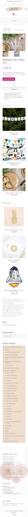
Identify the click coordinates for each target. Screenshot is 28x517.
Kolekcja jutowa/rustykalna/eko (9, 304)
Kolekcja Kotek (6, 306)
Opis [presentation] (14, 86)
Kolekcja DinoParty (12, 388)
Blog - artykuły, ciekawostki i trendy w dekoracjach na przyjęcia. (13, 504)
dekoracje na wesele (8, 461)
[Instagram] (15, 515)
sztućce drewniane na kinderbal (13, 314)
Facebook (6, 4)
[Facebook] (13, 515)
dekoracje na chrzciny (9, 460)
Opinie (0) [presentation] (14, 89)
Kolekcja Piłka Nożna (12, 398)
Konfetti (9, 406)
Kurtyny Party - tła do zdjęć (14, 411)
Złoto (15, 309)
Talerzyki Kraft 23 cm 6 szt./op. (14, 193)
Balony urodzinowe (12, 375)
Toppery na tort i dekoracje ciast (14, 422)
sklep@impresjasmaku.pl (15, 1)
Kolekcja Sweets (7, 308)
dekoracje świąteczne (8, 464)
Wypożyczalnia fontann (11, 441)
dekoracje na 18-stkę (8, 457)
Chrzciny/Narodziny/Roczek (12, 352)
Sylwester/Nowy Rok (10, 433)
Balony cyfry (10, 373)
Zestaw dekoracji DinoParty (14, 163)
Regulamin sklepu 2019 (9, 473)
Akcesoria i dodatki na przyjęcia (11, 299)
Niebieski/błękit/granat (18, 308)
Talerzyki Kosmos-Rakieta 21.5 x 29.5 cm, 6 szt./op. (14, 291)
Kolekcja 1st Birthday (12, 383)
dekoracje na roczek (8, 458)
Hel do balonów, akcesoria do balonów (13, 362)
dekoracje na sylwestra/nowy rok (11, 463)
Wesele (7, 439)
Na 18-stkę (8, 426)
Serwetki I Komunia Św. (14, 260)
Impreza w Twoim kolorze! (12, 368)
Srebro (6, 309)
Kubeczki (9, 409)
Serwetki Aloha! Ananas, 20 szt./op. (14, 230)
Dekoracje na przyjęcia (11, 355)
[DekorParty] (14, 9)
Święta (7, 431)
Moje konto (21, 4)
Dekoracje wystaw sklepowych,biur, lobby (14, 358)
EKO (13, 300)
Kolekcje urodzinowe (10, 371)
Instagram (13, 4)
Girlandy (9, 380)
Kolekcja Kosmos (20, 305)
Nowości (7, 428)
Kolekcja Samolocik (16, 306)
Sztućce (11, 309)
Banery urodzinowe (12, 378)
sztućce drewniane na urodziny (11, 316)
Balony (7, 350)
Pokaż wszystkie (20, 30)
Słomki (8, 416)
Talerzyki (9, 419)
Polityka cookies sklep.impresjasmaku (13, 477)
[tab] (14, 86)
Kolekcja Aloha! (10, 302)
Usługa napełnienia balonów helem (15, 436)
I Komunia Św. (9, 365)
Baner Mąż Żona (14, 133)
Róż (3, 309)
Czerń (9, 300)
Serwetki (9, 414)
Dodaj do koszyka (9, 79)
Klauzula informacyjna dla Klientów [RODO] (12, 475)
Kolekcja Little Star (12, 396)
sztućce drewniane (14, 314)
